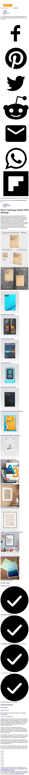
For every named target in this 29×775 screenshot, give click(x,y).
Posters (5, 206)
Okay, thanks (15, 773)
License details (4, 714)
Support (5, 11)
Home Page (6, 204)
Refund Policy (21, 768)
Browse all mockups (7, 4)
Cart (4, 14)
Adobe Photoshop (24, 198)
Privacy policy (21, 773)
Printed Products (7, 205)
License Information (5, 768)
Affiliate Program (6, 770)
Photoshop (7, 17)
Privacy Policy (13, 768)
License (5, 10)
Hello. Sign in (6, 13)
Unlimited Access (8, 5)
